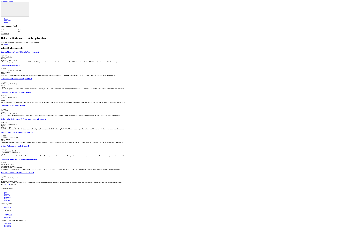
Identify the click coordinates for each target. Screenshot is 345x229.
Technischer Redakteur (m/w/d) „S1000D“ (16, 92)
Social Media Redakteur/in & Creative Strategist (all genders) (23, 119)
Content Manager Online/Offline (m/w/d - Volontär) (20, 52)
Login (6, 22)
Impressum (7, 225)
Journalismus (8, 216)
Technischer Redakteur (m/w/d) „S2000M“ (16, 79)
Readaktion (7, 217)
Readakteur (7, 207)
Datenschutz (7, 226)
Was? (19, 30)
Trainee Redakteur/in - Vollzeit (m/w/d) (15, 146)
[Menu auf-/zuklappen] (15, 9)
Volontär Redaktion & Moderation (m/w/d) (17, 132)
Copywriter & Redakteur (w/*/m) (13, 106)
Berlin (6, 192)
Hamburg (7, 195)
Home (6, 19)
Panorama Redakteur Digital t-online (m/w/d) (17, 173)
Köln (5, 198)
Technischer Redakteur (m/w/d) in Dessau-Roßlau (19, 159)
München (7, 200)
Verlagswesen (8, 214)
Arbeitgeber (7, 223)
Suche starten (5, 33)
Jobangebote (7, 184)
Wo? (19, 31)
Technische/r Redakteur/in (10, 65)
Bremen (6, 194)
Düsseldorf (7, 197)
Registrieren (7, 20)
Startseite (5, 44)
